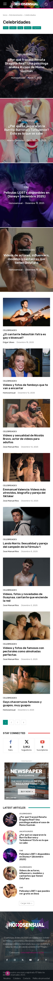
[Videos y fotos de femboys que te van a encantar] (26, 362)
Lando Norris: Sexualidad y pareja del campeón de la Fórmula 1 (25, 545)
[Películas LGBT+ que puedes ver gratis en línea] (10, 891)
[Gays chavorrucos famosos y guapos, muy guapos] (26, 679)
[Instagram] (15, 960)
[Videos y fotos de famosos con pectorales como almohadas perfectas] (26, 625)
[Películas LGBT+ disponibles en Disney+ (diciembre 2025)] (26, 195)
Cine (5, 28)
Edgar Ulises (8, 342)
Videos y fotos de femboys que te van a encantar (25, 386)
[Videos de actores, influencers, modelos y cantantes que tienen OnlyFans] (26, 260)
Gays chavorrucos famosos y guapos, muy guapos (22, 703)
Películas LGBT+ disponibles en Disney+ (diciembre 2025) (34, 857)
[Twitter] (22, 960)
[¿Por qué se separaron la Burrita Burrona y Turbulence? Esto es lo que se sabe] (26, 130)
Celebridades (26, 54)
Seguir (26, 740)
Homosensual (9, 393)
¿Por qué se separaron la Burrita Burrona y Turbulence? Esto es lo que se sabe (33, 839)
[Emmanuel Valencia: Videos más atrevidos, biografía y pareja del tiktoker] (26, 467)
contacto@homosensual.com (32, 952)
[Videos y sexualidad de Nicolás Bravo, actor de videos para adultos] (26, 413)
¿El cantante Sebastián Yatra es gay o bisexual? (24, 336)
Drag (20, 28)
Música (27, 28)
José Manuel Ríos (11, 447)
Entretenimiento (16, 15)
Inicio (5, 15)
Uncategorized (27, 121)
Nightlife (36, 28)
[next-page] (23, 722)
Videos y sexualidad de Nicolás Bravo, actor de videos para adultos (23, 439)
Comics (12, 28)
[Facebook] (7, 960)
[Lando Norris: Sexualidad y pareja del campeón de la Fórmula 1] (26, 521)
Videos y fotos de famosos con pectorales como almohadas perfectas (23, 651)
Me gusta (10, 740)
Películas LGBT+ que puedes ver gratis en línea (34, 892)
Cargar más (25, 903)
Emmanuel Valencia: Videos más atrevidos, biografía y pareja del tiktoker (24, 493)
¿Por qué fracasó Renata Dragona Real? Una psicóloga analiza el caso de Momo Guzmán (34, 821)
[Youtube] (30, 960)
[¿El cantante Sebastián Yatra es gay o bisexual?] (26, 312)
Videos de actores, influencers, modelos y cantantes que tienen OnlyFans (31, 874)
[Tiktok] (38, 960)
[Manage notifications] (7, 973)
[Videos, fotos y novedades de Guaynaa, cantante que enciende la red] (26, 572)
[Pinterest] (46, 960)
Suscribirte (42, 740)
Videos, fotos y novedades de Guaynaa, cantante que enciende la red (25, 597)
